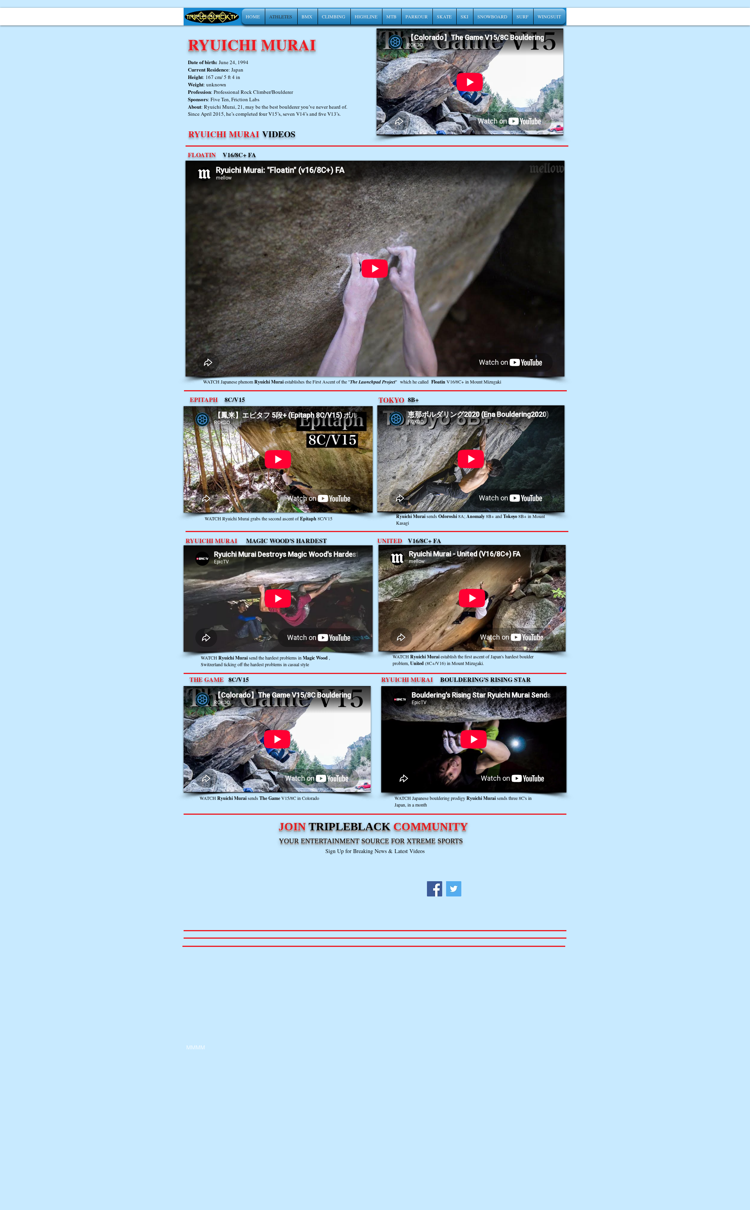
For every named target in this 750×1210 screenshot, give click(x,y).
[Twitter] (453, 888)
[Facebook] (434, 888)
